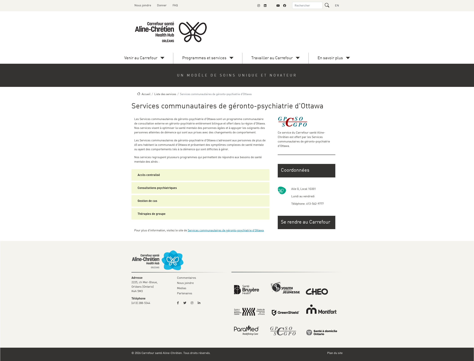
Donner (162, 5)
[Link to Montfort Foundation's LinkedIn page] (265, 5)
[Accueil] (171, 32)
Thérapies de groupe (152, 214)
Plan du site (335, 353)
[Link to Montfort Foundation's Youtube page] (278, 5)
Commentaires (186, 278)
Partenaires (184, 293)
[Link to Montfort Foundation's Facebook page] (284, 5)
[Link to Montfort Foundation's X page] (271, 5)
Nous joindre (142, 5)
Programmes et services (204, 57)
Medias (181, 288)
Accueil (146, 94)
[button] (307, 222)
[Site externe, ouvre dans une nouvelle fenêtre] (179, 303)
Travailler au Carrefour (272, 57)
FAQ (175, 5)
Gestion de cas (147, 201)
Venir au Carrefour (140, 57)
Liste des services (165, 94)
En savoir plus (330, 57)
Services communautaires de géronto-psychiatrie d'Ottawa (226, 230)
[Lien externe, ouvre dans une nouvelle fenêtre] (321, 332)
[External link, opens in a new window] (246, 289)
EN (337, 5)
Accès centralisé (149, 175)
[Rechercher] (327, 5)
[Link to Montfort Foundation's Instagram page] (259, 5)
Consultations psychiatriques (157, 188)
